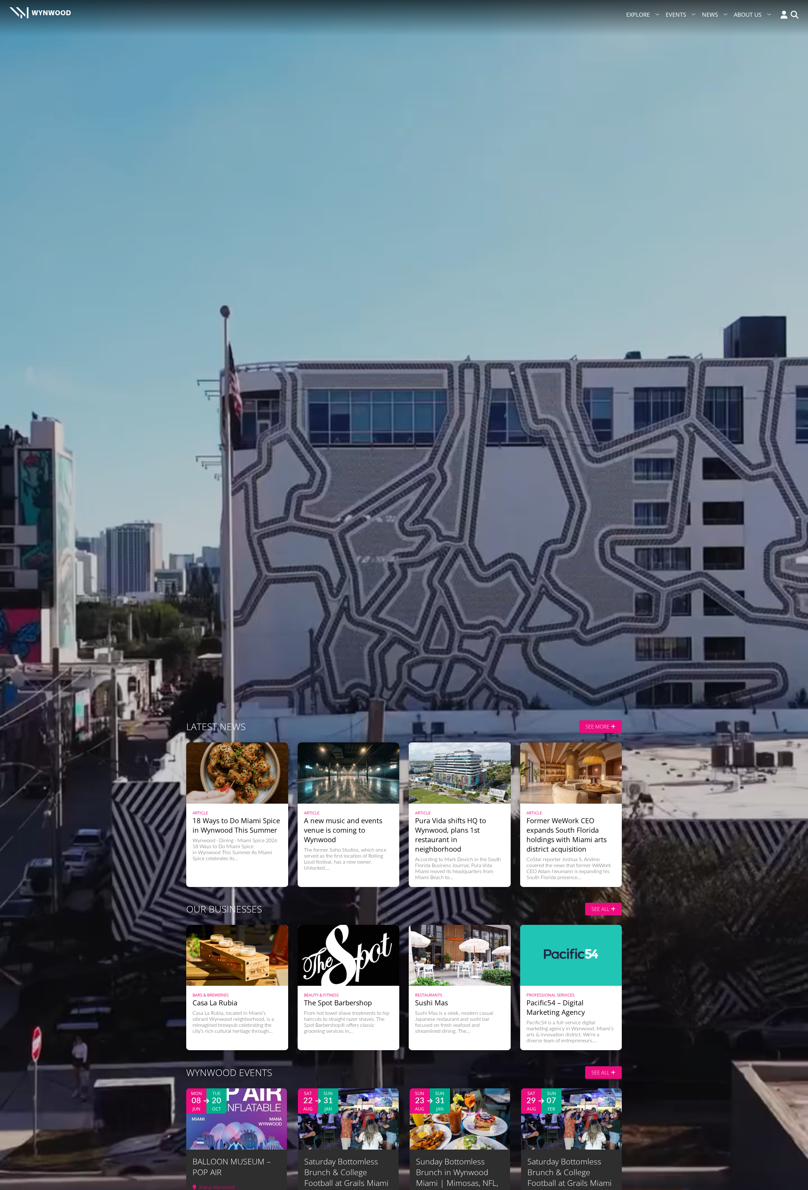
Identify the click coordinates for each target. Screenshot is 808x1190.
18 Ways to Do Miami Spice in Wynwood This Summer (236, 825)
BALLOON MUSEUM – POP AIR (232, 1166)
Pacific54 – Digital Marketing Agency (555, 1007)
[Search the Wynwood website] (793, 15)
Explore (638, 14)
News (710, 14)
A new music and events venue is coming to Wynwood (343, 830)
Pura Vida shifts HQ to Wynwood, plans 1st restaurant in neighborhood (450, 835)
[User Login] (782, 15)
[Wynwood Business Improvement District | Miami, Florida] (40, 14)
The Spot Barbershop (338, 1002)
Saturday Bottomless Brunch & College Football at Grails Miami (346, 1172)
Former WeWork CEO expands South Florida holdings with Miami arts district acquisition (566, 835)
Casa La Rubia (215, 1002)
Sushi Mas (431, 1002)
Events (676, 14)
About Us (748, 14)
